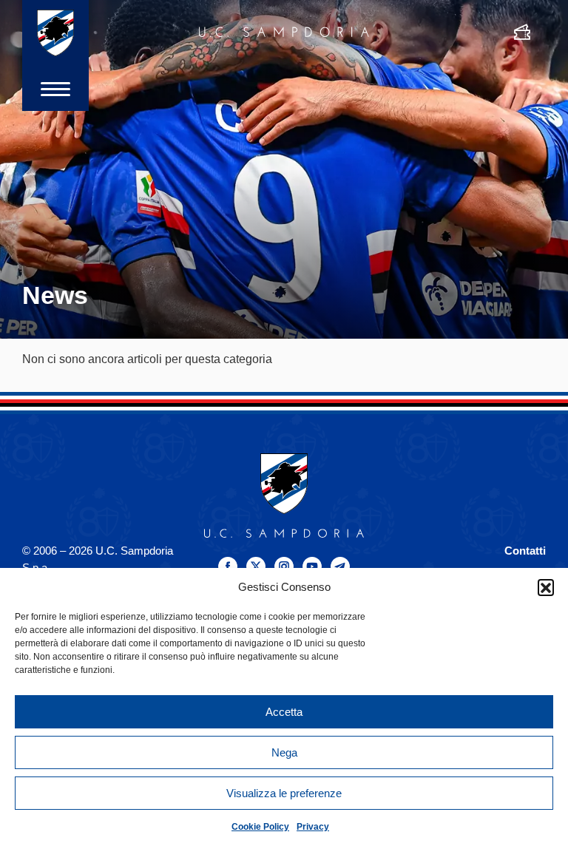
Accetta (284, 711)
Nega (284, 752)
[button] (545, 587)
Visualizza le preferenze (284, 793)
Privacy (313, 827)
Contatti (525, 550)
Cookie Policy (260, 827)
